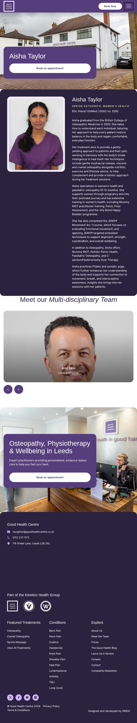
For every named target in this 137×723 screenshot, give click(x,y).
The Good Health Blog (104, 647)
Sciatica (54, 642)
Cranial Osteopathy (18, 636)
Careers (95, 659)
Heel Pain (54, 664)
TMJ (52, 682)
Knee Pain (55, 653)
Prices (94, 642)
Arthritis (53, 676)
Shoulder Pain (57, 659)
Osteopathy (14, 630)
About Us (96, 630)
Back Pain (55, 630)
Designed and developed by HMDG (109, 710)
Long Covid (56, 687)
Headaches (55, 647)
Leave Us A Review (102, 653)
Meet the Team (100, 636)
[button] (8, 389)
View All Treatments (18, 647)
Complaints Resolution (104, 670)
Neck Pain (55, 636)
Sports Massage (16, 642)
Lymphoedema (58, 670)
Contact (96, 664)
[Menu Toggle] (128, 6)
